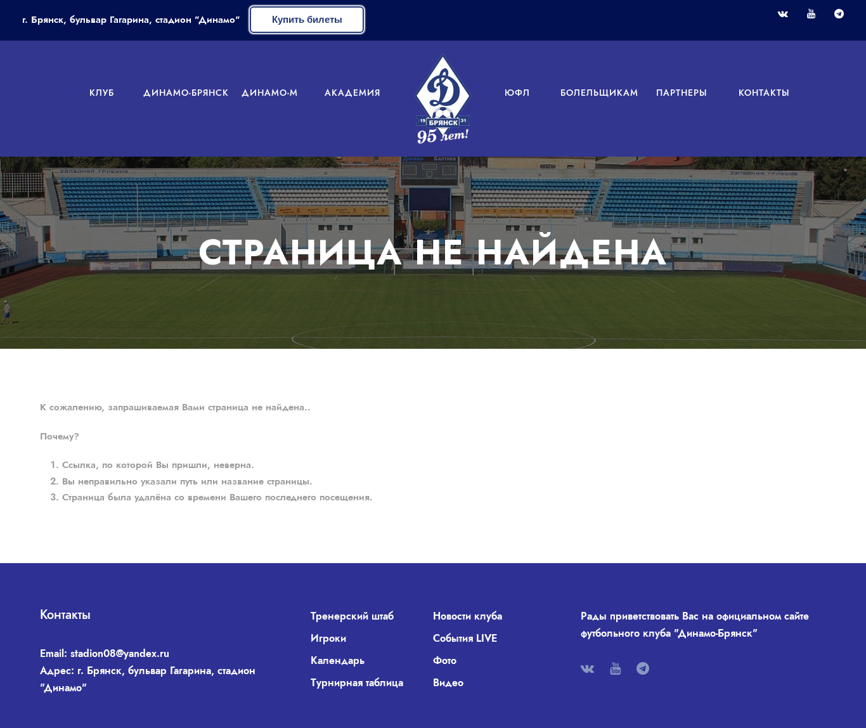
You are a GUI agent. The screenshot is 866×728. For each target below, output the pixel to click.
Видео (448, 682)
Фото (444, 660)
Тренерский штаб (352, 616)
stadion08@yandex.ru (119, 653)
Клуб (101, 92)
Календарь (338, 660)
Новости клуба (467, 616)
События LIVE (465, 638)
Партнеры (682, 92)
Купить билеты (307, 19)
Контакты (764, 92)
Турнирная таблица (357, 682)
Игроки (328, 638)
